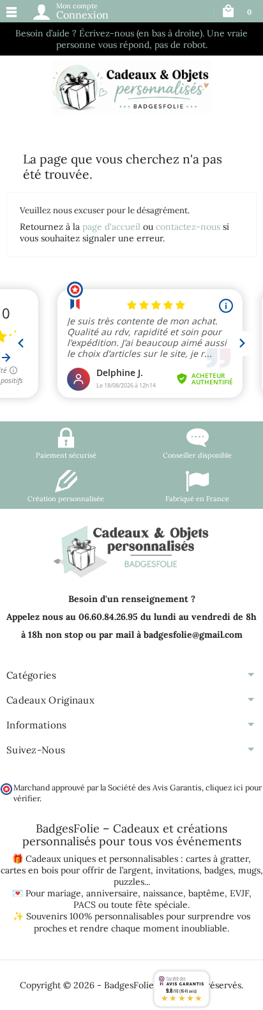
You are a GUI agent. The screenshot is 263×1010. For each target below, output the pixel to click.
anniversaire (112, 893)
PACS (84, 904)
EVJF (239, 893)
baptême (206, 893)
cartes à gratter (217, 858)
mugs (249, 870)
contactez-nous (188, 226)
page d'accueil (111, 226)
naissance (163, 893)
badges (218, 870)
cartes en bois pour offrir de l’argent (76, 870)
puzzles (129, 881)
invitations (177, 870)
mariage (64, 893)
